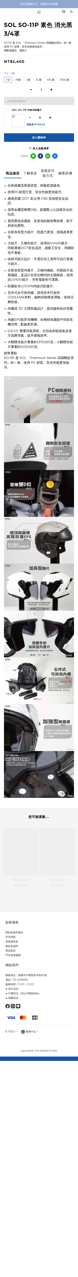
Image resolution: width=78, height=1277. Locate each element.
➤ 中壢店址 (12, 993)
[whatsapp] (47, 156)
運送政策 (10, 950)
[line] (33, 156)
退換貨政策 (11, 941)
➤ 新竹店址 (12, 988)
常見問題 (10, 937)
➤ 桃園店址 (12, 998)
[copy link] (55, 156)
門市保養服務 (13, 955)
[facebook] (40, 156)
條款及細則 (11, 946)
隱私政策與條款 (14, 932)
